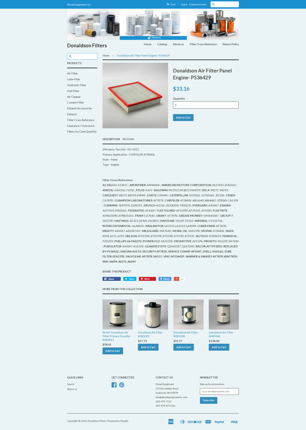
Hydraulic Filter (76, 85)
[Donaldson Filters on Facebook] (114, 386)
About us (178, 44)
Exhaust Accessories (79, 108)
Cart (172, 4)
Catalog (162, 44)
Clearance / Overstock (81, 125)
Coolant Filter (75, 102)
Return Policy (231, 44)
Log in (184, 4)
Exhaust (72, 114)
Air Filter (72, 73)
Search (70, 384)
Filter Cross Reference (203, 44)
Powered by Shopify (117, 421)
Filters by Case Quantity (82, 131)
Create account (197, 4)
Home (147, 44)
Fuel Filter (73, 90)
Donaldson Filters (87, 45)
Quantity (179, 98)
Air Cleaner (74, 96)
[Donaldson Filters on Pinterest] (121, 386)
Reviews (128, 139)
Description (111, 139)
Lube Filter (73, 79)
